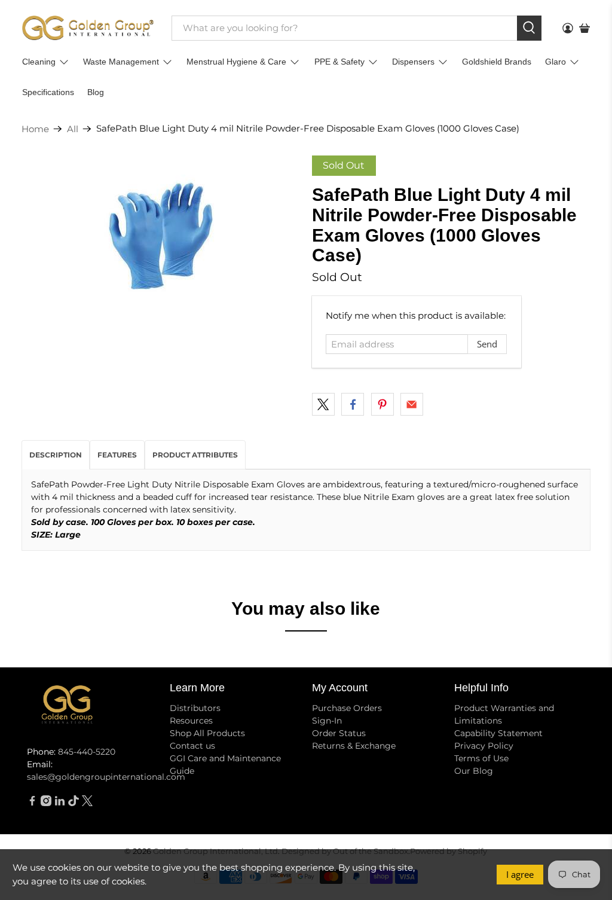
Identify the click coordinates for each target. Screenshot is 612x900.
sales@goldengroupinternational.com (106, 776)
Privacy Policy (483, 745)
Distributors (195, 708)
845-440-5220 (86, 751)
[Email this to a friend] (411, 404)
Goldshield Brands (496, 61)
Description (55, 454)
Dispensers (413, 61)
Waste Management (121, 61)
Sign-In (327, 720)
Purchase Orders (347, 708)
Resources (191, 720)
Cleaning (39, 61)
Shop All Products (207, 733)
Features (117, 454)
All (72, 128)
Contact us (192, 745)
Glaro (555, 61)
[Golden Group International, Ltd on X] (87, 803)
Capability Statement (498, 733)
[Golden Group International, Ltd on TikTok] (73, 803)
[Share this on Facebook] (352, 404)
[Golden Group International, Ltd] (88, 28)
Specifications (48, 92)
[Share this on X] (323, 404)
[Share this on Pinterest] (382, 404)
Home (35, 128)
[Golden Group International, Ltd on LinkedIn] (59, 803)
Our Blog (473, 770)
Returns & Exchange (354, 745)
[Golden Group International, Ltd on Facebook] (32, 803)
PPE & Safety (339, 61)
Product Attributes (195, 454)
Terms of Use (481, 758)
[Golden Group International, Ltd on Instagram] (46, 803)
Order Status (339, 733)
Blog (95, 92)
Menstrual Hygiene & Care (236, 61)
